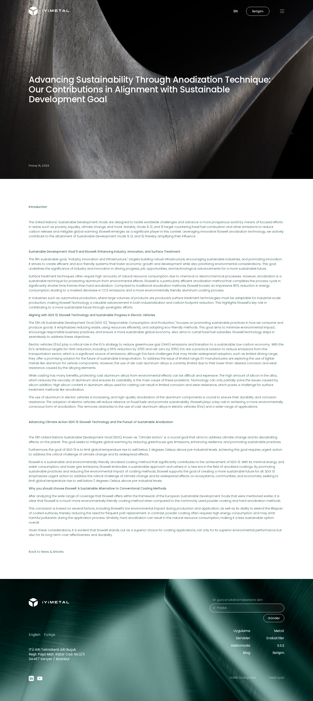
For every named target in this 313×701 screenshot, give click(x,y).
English (34, 635)
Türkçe (49, 635)
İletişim (278, 652)
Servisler (243, 638)
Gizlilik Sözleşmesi (243, 677)
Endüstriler (275, 638)
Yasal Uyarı (276, 677)
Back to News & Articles (46, 551)
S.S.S (280, 645)
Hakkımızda (240, 645)
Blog (246, 652)
